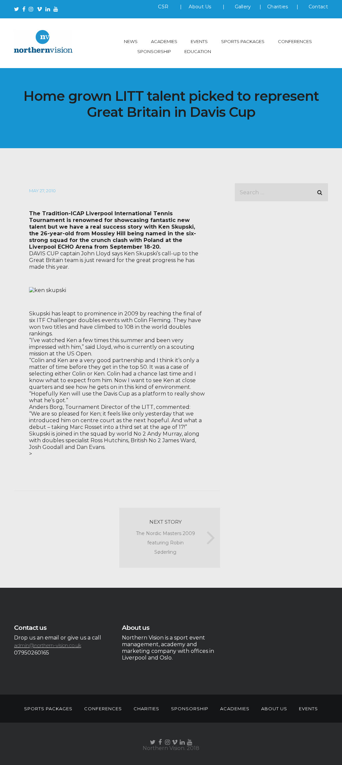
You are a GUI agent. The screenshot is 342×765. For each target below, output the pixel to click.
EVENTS (199, 41)
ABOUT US (274, 708)
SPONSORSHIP (154, 51)
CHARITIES (146, 708)
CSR (163, 7)
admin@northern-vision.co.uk (47, 645)
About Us (201, 7)
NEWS (131, 41)
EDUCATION (197, 51)
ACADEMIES (164, 41)
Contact (318, 7)
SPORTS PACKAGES (243, 41)
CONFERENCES (295, 41)
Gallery (243, 7)
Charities (277, 7)
